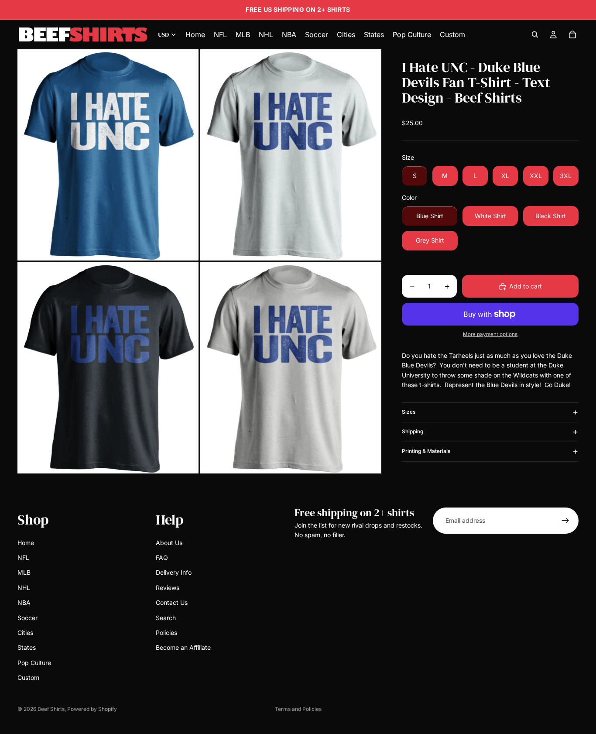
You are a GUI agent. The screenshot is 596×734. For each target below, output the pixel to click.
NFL (23, 557)
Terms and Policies (298, 709)
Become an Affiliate (183, 648)
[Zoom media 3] (108, 367)
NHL (23, 587)
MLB (24, 572)
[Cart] (572, 34)
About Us (169, 542)
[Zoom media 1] (108, 155)
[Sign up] (565, 520)
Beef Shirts (51, 709)
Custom (28, 677)
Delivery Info (174, 572)
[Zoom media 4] (290, 367)
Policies (166, 632)
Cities (25, 632)
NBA (24, 602)
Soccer (27, 617)
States (26, 648)
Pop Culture (34, 662)
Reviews (167, 587)
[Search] (535, 34)
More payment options (490, 335)
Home (25, 542)
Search (166, 617)
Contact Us (172, 602)
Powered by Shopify (92, 709)
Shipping (412, 432)
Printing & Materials (426, 451)
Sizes (408, 412)
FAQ (162, 557)
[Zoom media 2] (290, 155)
